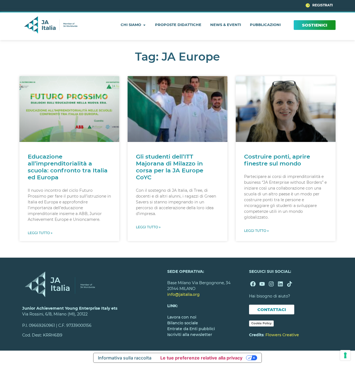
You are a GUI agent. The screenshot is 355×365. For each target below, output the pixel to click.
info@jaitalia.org (183, 294)
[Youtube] (262, 284)
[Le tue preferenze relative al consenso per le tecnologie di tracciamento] (345, 355)
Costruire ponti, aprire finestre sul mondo (277, 160)
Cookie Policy (261, 323)
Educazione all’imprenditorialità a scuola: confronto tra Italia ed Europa (68, 167)
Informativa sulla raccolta (124, 358)
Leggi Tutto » (40, 233)
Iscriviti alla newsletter (189, 334)
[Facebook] (253, 284)
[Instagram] (271, 284)
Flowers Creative (282, 334)
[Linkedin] (280, 284)
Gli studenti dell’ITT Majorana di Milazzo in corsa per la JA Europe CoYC (169, 167)
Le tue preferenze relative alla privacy (201, 358)
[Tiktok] (289, 284)
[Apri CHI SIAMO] (144, 25)
